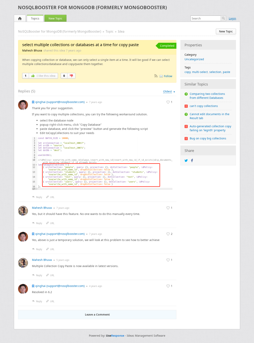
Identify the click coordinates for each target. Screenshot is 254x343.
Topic (110, 31)
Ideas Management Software (146, 335)
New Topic (55, 18)
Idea (121, 31)
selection (215, 72)
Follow (168, 76)
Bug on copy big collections (208, 138)
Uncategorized (194, 59)
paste (226, 72)
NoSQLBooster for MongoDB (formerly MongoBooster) (92, 7)
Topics (35, 18)
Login (232, 18)
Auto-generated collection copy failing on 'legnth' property (210, 128)
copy (187, 72)
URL (52, 197)
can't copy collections (204, 106)
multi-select (200, 72)
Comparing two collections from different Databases (207, 96)
